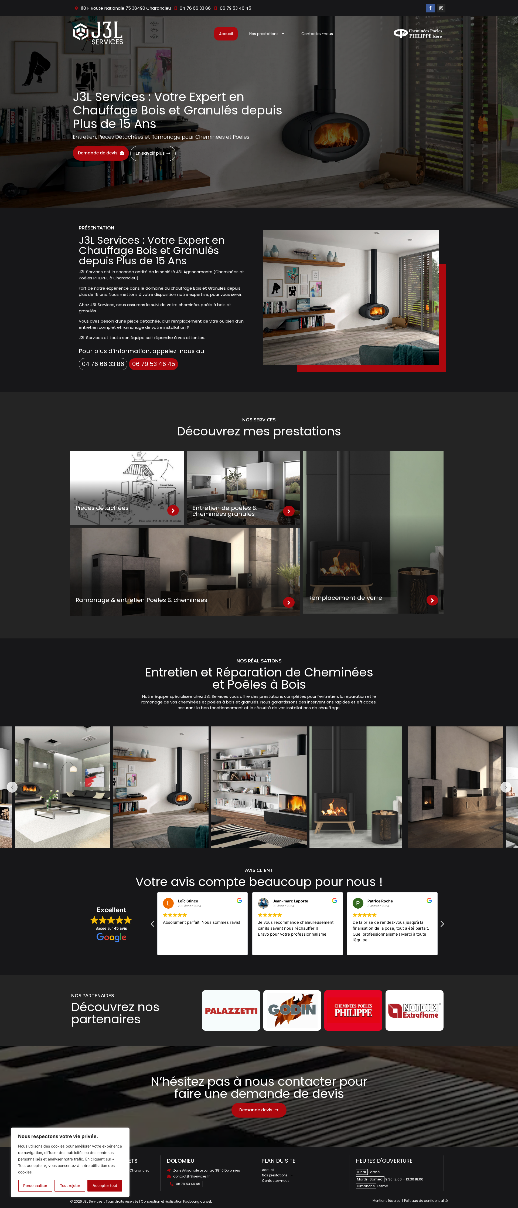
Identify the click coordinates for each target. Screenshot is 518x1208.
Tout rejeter (70, 1185)
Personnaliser (35, 1185)
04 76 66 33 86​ (103, 364)
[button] (442, 925)
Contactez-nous (317, 33)
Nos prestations (263, 33)
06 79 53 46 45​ (153, 364)
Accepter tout (105, 1185)
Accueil (226, 33)
